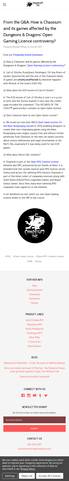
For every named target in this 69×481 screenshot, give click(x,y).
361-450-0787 (34, 444)
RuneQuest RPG (34, 324)
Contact (34, 302)
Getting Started (34, 289)
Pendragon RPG (34, 332)
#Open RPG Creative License (50, 256)
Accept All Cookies (50, 476)
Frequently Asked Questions (28, 54)
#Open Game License (23, 256)
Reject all (27, 476)
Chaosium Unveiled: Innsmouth (34, 376)
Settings (10, 476)
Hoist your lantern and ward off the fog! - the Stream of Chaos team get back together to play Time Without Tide (34, 369)
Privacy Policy (27, 468)
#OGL (8, 256)
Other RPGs (34, 337)
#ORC (30, 261)
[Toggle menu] (4, 4)
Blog (34, 285)
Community (34, 294)
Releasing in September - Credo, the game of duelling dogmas (34, 362)
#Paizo (38, 261)
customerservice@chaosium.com (34, 448)
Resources (34, 298)
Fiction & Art (34, 341)
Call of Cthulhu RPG (34, 319)
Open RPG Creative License (45, 161)
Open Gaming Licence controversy (45, 65)
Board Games (34, 345)
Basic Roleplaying (34, 328)
